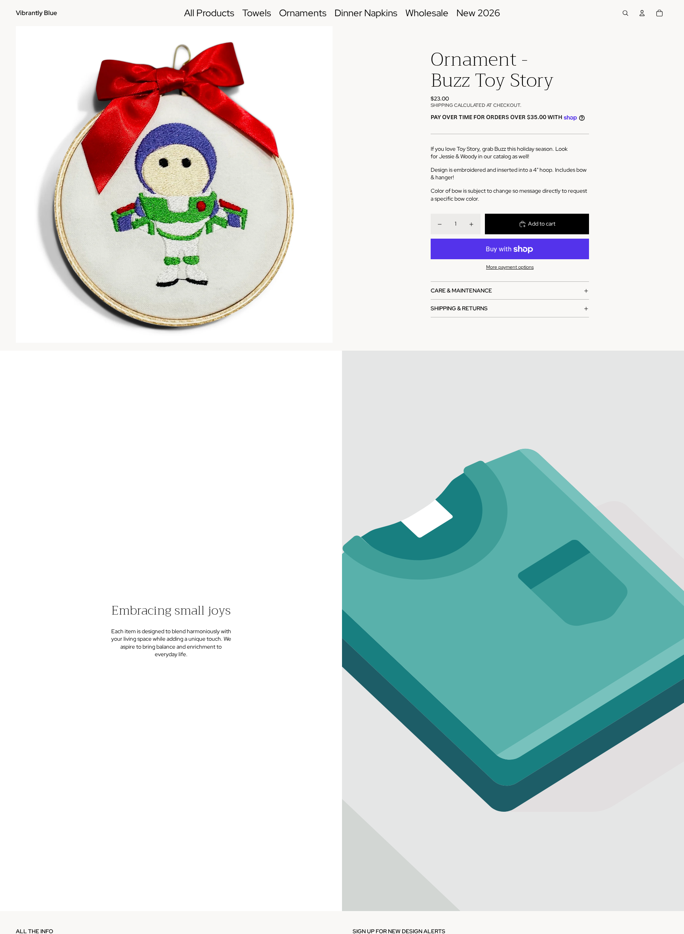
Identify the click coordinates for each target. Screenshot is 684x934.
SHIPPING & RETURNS (459, 308)
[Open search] (625, 13)
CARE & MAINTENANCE (461, 290)
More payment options (510, 267)
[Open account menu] (642, 13)
